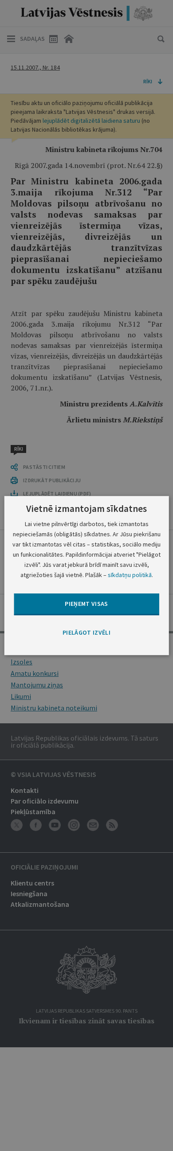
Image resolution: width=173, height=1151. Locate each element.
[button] (86, 633)
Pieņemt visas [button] (86, 604)
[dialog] (86, 575)
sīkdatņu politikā (130, 575)
